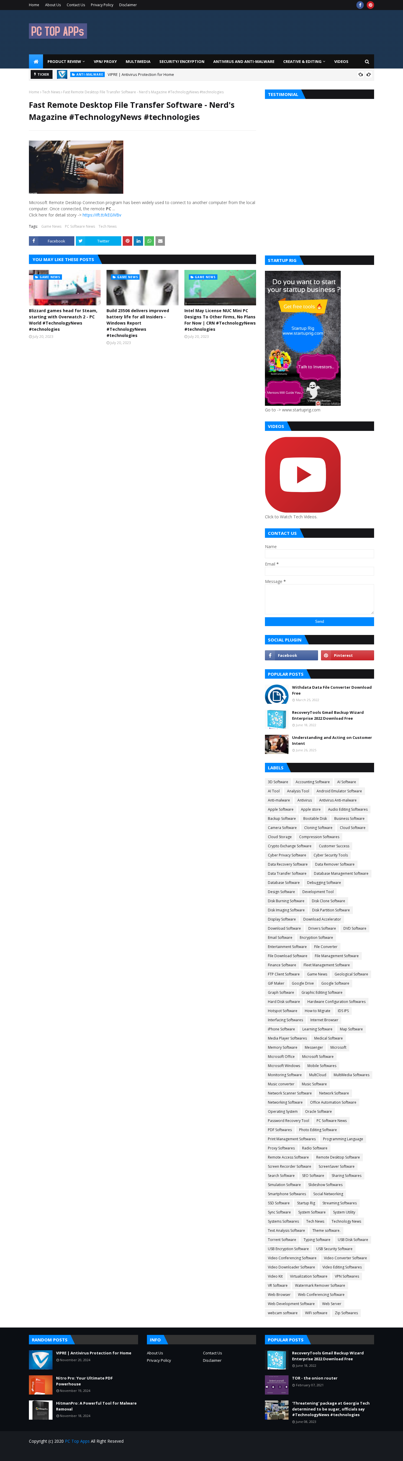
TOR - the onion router (315, 1378)
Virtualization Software (308, 1276)
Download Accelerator (322, 919)
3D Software (278, 781)
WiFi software (316, 1312)
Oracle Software (318, 1111)
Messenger (314, 1047)
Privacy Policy (102, 4)
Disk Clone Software (328, 900)
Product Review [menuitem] (64, 61)
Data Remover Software (335, 864)
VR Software (278, 1285)
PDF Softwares (280, 1129)
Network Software (334, 1093)
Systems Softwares (283, 1221)
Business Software (349, 818)
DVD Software (354, 928)
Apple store (311, 809)
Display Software (282, 919)
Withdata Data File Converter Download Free (332, 690)
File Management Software (337, 955)
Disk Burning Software (286, 900)
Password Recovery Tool (288, 1120)
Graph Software (281, 992)
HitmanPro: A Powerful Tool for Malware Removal (96, 1406)
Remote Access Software (288, 1157)
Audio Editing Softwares (348, 809)
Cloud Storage (280, 836)
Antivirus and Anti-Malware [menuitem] (243, 61)
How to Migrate (317, 1010)
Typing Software (317, 1239)
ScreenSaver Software (337, 1166)
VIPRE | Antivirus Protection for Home (93, 1353)
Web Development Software (291, 1303)
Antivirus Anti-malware (338, 800)
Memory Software (282, 1047)
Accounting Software (313, 781)
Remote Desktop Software (338, 1157)
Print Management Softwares (292, 1138)
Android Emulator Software (339, 791)
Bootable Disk (315, 818)
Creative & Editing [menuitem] (302, 61)
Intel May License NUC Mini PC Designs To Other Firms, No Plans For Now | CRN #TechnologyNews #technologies (220, 320)
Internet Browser (324, 1019)
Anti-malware (279, 800)
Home (34, 4)
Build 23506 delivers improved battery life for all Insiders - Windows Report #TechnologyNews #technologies (138, 323)
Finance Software (282, 965)
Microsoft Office (281, 1056)
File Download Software (287, 955)
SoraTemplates (62, 1452)
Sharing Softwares (346, 1175)
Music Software (314, 1084)
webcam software (283, 1312)
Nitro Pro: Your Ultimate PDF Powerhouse (146, 74)
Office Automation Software (333, 1102)
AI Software (346, 781)
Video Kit (275, 1276)
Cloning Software (318, 827)
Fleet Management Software (327, 965)
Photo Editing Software (318, 1129)
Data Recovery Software (288, 864)
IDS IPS (343, 1010)
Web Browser (279, 1294)
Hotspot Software (282, 1010)
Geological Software (351, 974)
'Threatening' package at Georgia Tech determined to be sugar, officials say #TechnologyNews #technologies (331, 1408)
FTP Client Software (284, 974)
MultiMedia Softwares (351, 1074)
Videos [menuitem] (341, 61)
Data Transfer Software (287, 873)
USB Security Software (334, 1248)
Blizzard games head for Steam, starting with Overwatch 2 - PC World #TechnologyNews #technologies (63, 320)
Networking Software (285, 1102)
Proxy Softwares (281, 1148)
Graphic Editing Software (322, 992)
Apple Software (281, 809)
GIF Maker (276, 983)
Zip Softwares (346, 1312)
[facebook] (360, 5)
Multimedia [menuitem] (138, 61)
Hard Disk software (284, 1001)
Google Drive (303, 983)
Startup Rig (306, 1203)
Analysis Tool (298, 791)
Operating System (283, 1111)
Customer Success (334, 845)
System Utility (344, 1212)
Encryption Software (316, 937)
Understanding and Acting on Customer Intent (332, 740)
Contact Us (76, 4)
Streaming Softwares (339, 1203)
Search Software (281, 1175)
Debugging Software (324, 882)
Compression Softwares (319, 836)
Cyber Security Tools (331, 855)
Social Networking (328, 1193)
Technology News (346, 1221)
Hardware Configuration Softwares (336, 1001)
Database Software (284, 882)
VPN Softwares (347, 1276)
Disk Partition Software (331, 910)
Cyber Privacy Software (287, 855)
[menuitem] (36, 61)
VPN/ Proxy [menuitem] (105, 61)
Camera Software (282, 827)
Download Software (284, 928)
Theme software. (326, 1230)
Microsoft (338, 1047)
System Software (312, 1212)
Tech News (51, 92)
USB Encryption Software (288, 1248)
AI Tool (274, 791)
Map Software (351, 1029)
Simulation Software (284, 1184)
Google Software (335, 983)
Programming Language (343, 1138)
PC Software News (80, 226)
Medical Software (328, 1038)
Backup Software (282, 818)
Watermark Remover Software (320, 1285)
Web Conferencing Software (321, 1294)
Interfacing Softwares (285, 1019)
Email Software (280, 937)
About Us (53, 4)
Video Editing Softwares (342, 1267)
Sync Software (279, 1212)
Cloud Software (353, 827)
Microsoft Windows (284, 1065)
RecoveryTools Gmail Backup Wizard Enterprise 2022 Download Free (328, 715)
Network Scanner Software (290, 1093)
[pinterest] (370, 5)
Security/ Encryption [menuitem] (181, 61)
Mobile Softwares (321, 1065)
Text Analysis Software (286, 1230)
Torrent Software (282, 1239)
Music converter (281, 1084)
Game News (51, 226)
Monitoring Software (285, 1074)
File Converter (326, 946)
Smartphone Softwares (287, 1193)
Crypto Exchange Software (290, 845)
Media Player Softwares (287, 1038)
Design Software (281, 891)
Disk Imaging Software (286, 910)
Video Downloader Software (291, 1267)
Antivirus (304, 800)
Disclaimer (128, 4)
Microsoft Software (318, 1056)
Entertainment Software (287, 946)
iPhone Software (281, 1029)
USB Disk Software (353, 1239)
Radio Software (314, 1148)
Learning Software (317, 1029)
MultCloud (317, 1074)
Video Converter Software (345, 1257)
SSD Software (279, 1203)
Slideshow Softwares (325, 1184)
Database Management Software (341, 873)
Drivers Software (322, 928)
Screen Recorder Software (289, 1166)
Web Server (331, 1303)
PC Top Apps (77, 1441)
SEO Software (313, 1175)
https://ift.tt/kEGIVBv (102, 215)
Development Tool (318, 891)
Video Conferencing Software (292, 1257)
